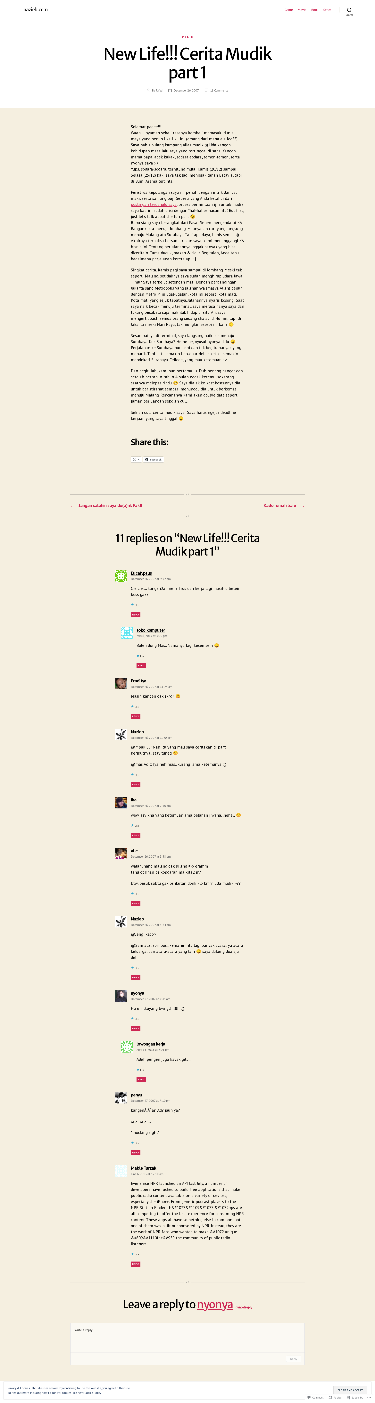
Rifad (159, 90)
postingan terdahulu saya (154, 204)
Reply (135, 614)
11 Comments (219, 90)
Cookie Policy (93, 1393)
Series (327, 10)
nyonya (215, 1304)
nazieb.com (35, 9)
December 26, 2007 (186, 90)
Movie (301, 10)
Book (314, 10)
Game (289, 10)
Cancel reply (244, 1307)
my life (187, 37)
